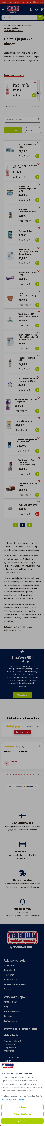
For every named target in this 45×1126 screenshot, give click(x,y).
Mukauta (22, 1107)
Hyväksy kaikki (22, 1121)
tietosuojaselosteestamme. (13, 1099)
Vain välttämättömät (22, 1114)
